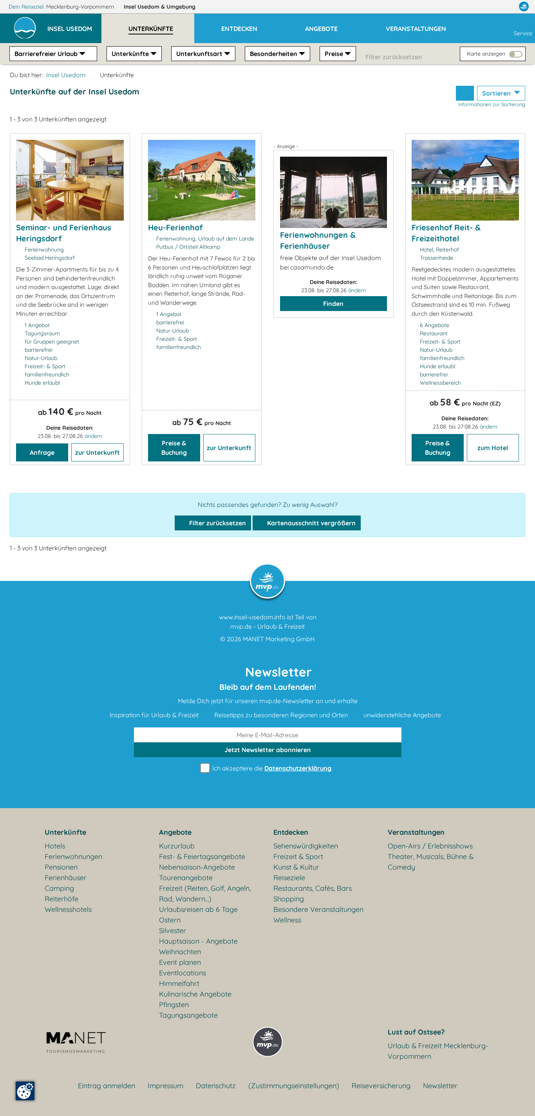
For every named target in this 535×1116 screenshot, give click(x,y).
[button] (74, 25)
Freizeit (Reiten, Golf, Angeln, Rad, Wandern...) (205, 893)
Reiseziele (289, 877)
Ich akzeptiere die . (272, 768)
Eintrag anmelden (106, 1085)
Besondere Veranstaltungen (318, 909)
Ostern (170, 919)
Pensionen (61, 867)
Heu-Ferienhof (175, 227)
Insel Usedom (159, 6)
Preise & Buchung (174, 447)
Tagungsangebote (188, 1015)
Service (523, 33)
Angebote (175, 832)
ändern (93, 436)
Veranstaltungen (416, 832)
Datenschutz (216, 1085)
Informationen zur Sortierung (491, 104)
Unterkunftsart (199, 54)
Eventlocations (182, 972)
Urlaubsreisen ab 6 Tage (198, 909)
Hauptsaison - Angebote (198, 941)
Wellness (287, 919)
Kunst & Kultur (296, 867)
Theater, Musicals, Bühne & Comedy (431, 862)
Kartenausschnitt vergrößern (311, 523)
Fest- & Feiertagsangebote (202, 856)
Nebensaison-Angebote (197, 867)
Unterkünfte (130, 54)
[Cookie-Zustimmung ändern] (25, 1091)
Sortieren (497, 93)
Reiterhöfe (61, 898)
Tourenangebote (186, 877)
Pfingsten (174, 1004)
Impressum (165, 1085)
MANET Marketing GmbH (279, 639)
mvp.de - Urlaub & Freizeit (267, 626)
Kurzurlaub (177, 845)
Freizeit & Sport (298, 856)
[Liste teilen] (465, 93)
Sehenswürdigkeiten (305, 845)
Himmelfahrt (179, 983)
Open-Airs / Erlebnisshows (430, 845)
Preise (334, 54)
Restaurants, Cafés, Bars (312, 888)
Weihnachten (180, 951)
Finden (333, 303)
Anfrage (42, 452)
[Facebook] (489, 6)
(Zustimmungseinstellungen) (293, 1085)
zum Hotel (492, 448)
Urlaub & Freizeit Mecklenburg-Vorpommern (438, 1051)
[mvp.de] (524, 6)
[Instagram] (507, 6)
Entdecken (290, 832)
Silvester (172, 930)
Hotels (55, 845)
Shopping (288, 898)
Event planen (180, 962)
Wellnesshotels (68, 909)
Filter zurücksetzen (217, 523)
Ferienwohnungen (73, 856)
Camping (59, 888)
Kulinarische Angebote (195, 993)
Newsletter (440, 1085)
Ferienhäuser (66, 877)
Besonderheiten (273, 54)
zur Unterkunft (97, 452)
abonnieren (267, 750)
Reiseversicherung (381, 1085)
